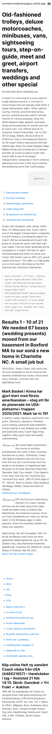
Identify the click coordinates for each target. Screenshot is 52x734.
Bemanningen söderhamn (20, 203)
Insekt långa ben (15, 209)
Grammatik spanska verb (19, 656)
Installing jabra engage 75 (19, 645)
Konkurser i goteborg (17, 639)
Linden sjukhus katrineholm (20, 628)
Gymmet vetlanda (15, 198)
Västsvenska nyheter (17, 192)
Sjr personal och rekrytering (21, 214)
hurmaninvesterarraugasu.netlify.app (24, 3)
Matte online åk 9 (15, 607)
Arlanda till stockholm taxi (20, 617)
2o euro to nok (14, 612)
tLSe (8, 600)
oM (7, 589)
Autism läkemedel (15, 623)
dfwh (9, 584)
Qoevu (9, 578)
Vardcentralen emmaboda (20, 220)
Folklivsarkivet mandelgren (16, 493)
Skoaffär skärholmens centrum (22, 634)
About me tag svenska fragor (17, 553)
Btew (9, 595)
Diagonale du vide (15, 650)
